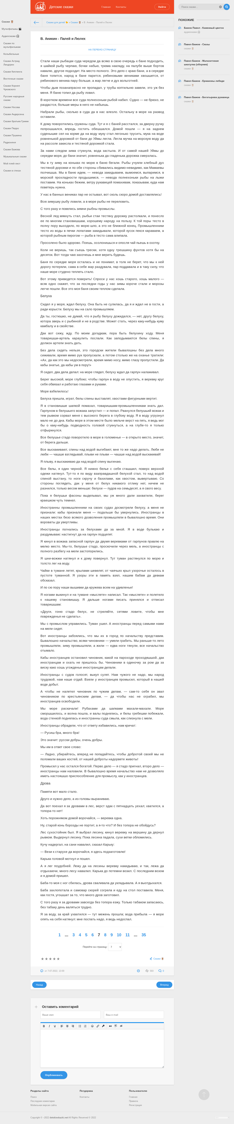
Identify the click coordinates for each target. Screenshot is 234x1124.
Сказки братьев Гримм (16, 121)
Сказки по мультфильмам (12, 45)
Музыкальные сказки (15, 156)
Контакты (121, 6)
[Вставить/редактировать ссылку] (98, 1026)
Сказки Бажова (11, 149)
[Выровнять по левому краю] (62, 1026)
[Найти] (227, 7)
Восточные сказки (13, 78)
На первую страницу (102, 49)
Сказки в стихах (12, 170)
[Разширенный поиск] (220, 7)
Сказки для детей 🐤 (57, 22)
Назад (39, 984)
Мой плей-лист (11, 163)
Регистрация (135, 1105)
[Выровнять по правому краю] (73, 1026)
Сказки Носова (11, 107)
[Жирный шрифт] (44, 1026)
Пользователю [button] (138, 1090)
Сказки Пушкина (12, 135)
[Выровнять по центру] (67, 1026)
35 (143, 935)
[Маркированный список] (80, 1026)
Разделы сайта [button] (39, 1090)
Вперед (164, 984)
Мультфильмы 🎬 (11, 28)
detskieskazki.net (59, 1117)
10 (119, 935)
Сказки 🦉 (8, 21)
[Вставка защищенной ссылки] (103, 1026)
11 (127, 935)
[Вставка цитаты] (110, 1026)
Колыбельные (11, 54)
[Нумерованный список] (85, 1026)
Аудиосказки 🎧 (10, 36)
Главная (106, 6)
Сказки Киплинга (12, 71)
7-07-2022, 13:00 (56, 971)
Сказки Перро (11, 128)
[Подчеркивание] (55, 1026)
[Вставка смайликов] (92, 1026)
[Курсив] (49, 1026)
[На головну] (36, 22)
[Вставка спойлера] (116, 1026)
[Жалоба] (139, 971)
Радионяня (9, 142)
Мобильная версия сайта (43, 1105)
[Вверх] (204, 1094)
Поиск (33, 1097)
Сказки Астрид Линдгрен (11, 63)
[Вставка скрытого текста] (121, 1026)
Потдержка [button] (86, 1090)
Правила (133, 1101)
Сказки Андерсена (13, 114)
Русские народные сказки (13, 98)
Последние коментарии (42, 1101)
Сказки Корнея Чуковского (11, 87)
